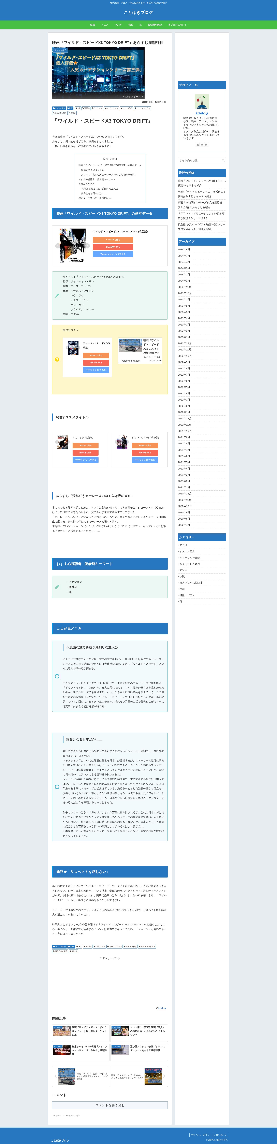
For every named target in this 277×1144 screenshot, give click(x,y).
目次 (105, 158)
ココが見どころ (86, 184)
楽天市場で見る (113, 247)
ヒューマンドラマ (143, 108)
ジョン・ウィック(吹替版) (145, 437)
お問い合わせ (220, 1135)
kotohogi (202, 113)
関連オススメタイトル (92, 170)
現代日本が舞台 (61, 113)
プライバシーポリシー (201, 1135)
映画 (71, 108)
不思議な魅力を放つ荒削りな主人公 (99, 188)
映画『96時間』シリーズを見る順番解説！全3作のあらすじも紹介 (200, 205)
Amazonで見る (113, 239)
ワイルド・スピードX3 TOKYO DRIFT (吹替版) (120, 231)
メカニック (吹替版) (83, 437)
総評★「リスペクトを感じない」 (95, 198)
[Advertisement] (110, 981)
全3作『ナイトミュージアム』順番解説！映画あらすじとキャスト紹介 (202, 194)
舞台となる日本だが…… (94, 193)
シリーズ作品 (127, 108)
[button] (223, 160)
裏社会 (73, 113)
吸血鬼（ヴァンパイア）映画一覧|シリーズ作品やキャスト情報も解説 (201, 227)
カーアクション (112, 108)
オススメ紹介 (60, 108)
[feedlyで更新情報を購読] (202, 144)
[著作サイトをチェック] (198, 144)
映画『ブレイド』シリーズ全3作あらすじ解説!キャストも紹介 (202, 183)
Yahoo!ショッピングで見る (113, 254)
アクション (97, 108)
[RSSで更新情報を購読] (206, 144)
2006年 (87, 108)
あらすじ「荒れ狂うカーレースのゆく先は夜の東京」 (109, 174)
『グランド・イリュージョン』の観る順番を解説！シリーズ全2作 (201, 216)
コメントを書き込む (110, 1105)
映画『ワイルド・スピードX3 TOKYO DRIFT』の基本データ (109, 165)
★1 (78, 108)
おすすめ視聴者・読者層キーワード (96, 179)
